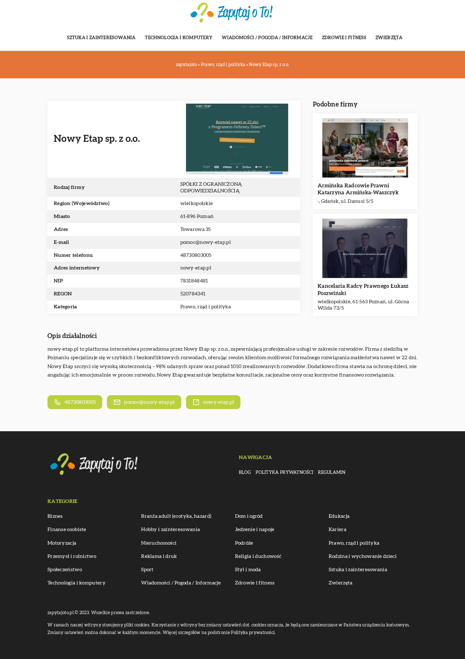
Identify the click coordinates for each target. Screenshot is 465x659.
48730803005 (196, 255)
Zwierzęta (389, 38)
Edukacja (339, 516)
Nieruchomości (159, 543)
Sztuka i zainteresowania (101, 38)
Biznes (55, 516)
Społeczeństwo (64, 569)
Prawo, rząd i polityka (205, 306)
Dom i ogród (249, 516)
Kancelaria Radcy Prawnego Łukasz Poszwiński (363, 289)
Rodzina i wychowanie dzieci (363, 556)
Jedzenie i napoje (255, 529)
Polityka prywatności (284, 472)
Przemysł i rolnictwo (71, 556)
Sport (147, 569)
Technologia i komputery (178, 38)
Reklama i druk (159, 556)
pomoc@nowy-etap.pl (205, 242)
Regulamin (331, 472)
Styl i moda (248, 569)
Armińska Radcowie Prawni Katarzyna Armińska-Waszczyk (358, 189)
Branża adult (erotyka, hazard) (176, 516)
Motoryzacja (61, 543)
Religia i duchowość (258, 556)
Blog (245, 472)
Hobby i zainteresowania (170, 529)
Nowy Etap (197, 349)
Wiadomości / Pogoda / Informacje (267, 38)
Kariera (337, 529)
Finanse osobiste (66, 529)
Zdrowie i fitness (344, 38)
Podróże (244, 543)
